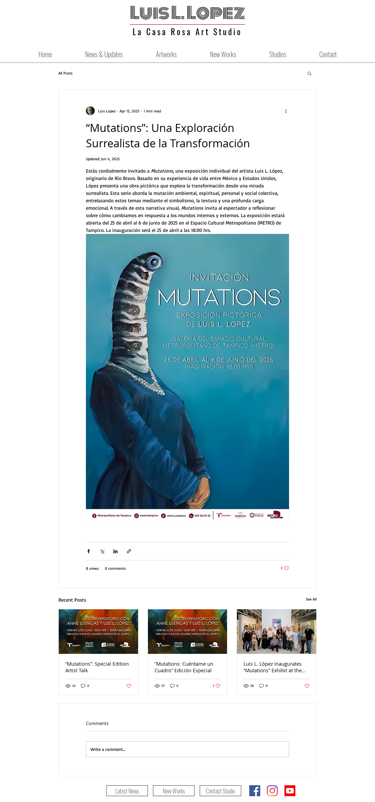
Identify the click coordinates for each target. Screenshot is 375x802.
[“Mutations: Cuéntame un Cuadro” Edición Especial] (187, 631)
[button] (309, 73)
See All (311, 599)
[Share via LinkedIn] (115, 551)
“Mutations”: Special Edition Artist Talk (97, 667)
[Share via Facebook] (88, 551)
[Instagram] (272, 790)
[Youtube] (289, 790)
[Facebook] (254, 790)
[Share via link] (128, 551)
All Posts (65, 73)
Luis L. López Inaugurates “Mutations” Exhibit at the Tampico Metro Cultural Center (273, 667)
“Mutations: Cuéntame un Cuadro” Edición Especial (184, 667)
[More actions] (285, 110)
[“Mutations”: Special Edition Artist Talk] (98, 631)
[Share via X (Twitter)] (102, 551)
